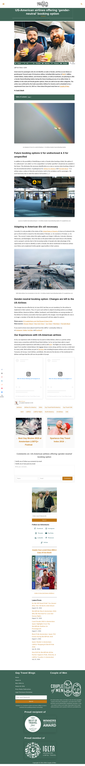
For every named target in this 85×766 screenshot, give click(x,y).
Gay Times (49, 324)
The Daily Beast (65, 324)
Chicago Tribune (28, 324)
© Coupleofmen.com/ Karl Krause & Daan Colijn (37, 321)
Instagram (19, 330)
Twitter (25, 330)
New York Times (39, 324)
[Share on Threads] (2, 373)
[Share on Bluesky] (2, 392)
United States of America (50, 231)
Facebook (39, 330)
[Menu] (3, 4)
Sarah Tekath (20, 90)
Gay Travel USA (67, 407)
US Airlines (60, 412)
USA (67, 412)
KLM (63, 74)
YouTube (30, 330)
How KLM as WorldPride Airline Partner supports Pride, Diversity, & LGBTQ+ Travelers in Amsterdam (44, 655)
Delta (40, 407)
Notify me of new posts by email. (26, 464)
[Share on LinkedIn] (2, 381)
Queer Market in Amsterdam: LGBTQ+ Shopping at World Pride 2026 (43, 644)
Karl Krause (43, 16)
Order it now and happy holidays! (44, 593)
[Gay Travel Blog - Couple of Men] (42, 4)
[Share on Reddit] (2, 384)
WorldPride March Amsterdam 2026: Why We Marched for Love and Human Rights (44, 613)
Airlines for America (30, 407)
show (29, 97)
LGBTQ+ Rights (38, 412)
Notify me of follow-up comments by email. (29, 461)
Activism (19, 407)
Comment (67, 478)
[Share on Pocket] (2, 388)
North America (49, 412)
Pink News (56, 324)
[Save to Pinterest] (2, 377)
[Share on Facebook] (2, 369)
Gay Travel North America (52, 407)
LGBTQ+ (28, 412)
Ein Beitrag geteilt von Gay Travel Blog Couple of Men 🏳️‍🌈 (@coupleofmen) (35, 396)
